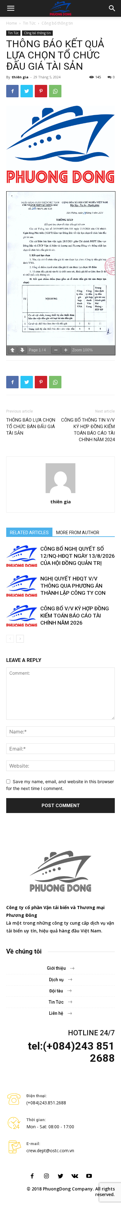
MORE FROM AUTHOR (77, 532)
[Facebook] (12, 91)
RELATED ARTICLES (29, 532)
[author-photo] (60, 493)
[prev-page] (10, 639)
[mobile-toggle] (10, 8)
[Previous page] (12, 350)
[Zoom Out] (55, 350)
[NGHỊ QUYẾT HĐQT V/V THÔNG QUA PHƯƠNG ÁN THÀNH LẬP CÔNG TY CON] (21, 586)
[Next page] (22, 350)
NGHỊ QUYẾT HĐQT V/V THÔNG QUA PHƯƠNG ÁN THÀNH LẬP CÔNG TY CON (72, 585)
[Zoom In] (65, 350)
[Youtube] (89, 1176)
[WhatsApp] (55, 91)
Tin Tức (29, 23)
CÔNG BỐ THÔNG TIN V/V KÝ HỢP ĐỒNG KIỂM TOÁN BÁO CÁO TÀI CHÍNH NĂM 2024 (88, 429)
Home (11, 23)
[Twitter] (26, 91)
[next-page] (20, 639)
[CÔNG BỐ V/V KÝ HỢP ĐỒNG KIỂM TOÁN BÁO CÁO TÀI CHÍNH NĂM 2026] (21, 615)
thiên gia (20, 77)
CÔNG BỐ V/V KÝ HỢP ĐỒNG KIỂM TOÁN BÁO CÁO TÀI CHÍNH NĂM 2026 (74, 615)
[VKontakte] (74, 1176)
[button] (112, 8)
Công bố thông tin (57, 23)
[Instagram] (46, 1176)
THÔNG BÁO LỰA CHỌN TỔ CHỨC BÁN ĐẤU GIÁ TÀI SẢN (30, 426)
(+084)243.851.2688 (46, 1103)
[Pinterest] (41, 91)
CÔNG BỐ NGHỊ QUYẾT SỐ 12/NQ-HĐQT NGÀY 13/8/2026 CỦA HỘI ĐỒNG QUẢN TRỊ (77, 556)
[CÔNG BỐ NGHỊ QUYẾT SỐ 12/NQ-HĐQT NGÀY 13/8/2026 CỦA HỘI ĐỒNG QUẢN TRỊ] (21, 556)
